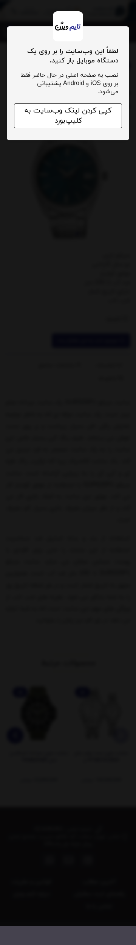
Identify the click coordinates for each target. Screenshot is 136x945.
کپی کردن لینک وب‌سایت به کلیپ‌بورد (68, 116)
